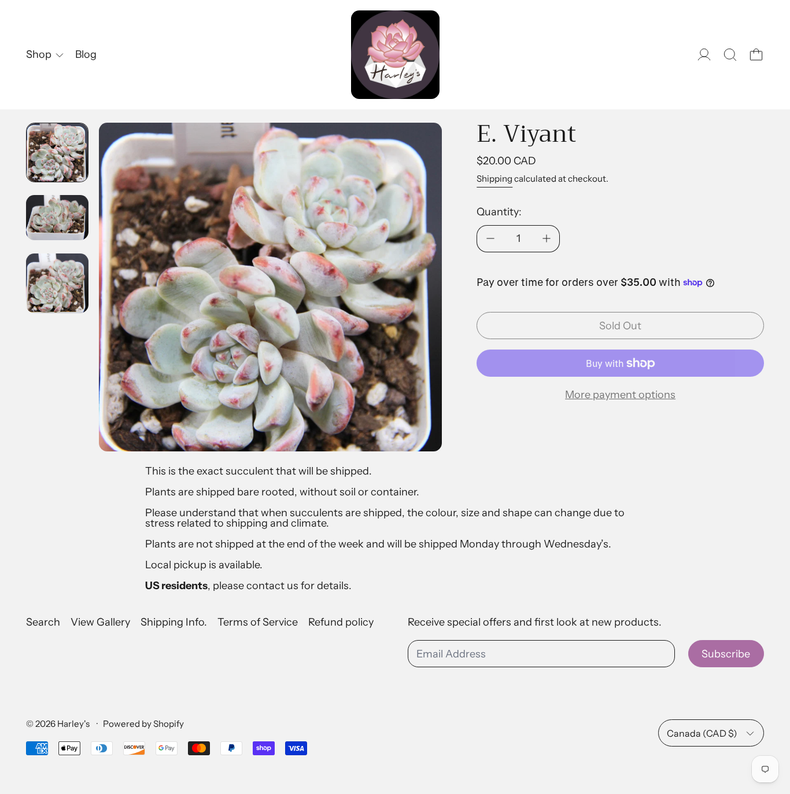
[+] (546, 238)
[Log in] (704, 55)
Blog (86, 54)
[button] (730, 55)
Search (43, 622)
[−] (490, 238)
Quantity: (499, 211)
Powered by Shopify (143, 723)
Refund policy (341, 622)
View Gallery (100, 622)
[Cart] (756, 55)
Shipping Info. (174, 622)
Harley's (74, 723)
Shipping (494, 178)
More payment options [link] (620, 394)
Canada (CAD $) (702, 733)
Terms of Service (257, 622)
